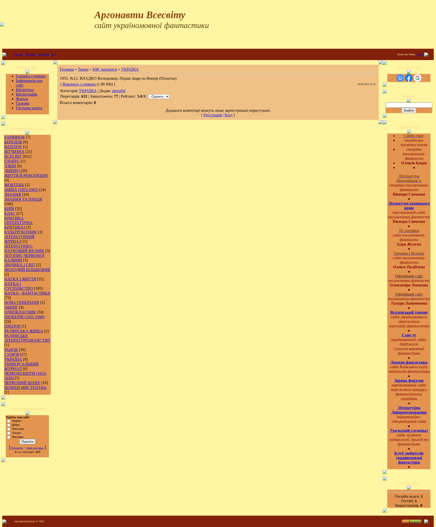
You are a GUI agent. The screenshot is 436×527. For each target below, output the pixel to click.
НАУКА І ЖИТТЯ (20, 279)
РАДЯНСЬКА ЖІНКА (23, 331)
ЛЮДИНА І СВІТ (19, 265)
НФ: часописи (105, 69)
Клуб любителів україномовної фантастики (409, 457)
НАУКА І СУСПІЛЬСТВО (18, 286)
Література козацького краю (409, 205)
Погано (16, 432)
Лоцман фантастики (408, 362)
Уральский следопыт (409, 430)
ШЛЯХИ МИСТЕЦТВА (25, 387)
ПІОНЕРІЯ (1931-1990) (24, 317)
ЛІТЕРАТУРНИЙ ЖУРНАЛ (19, 239)
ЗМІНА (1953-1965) (21, 190)
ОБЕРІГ (11, 307)
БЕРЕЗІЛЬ (13, 142)
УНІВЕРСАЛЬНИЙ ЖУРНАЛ (21, 366)
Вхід (53, 54)
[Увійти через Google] (418, 78)
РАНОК (11, 350)
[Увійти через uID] (400, 78)
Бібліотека (30, 54)
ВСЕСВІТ (13, 156)
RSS (419, 54)
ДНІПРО (12, 171)
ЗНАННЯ (12, 194)
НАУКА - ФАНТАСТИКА (27, 293)
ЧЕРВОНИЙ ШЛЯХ (22, 383)
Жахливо (17, 436)
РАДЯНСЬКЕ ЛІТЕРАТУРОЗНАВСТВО (27, 338)
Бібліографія (26, 94)
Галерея (22, 103)
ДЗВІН (10, 166)
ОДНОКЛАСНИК (20, 312)
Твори (83, 69)
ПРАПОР (12, 326)
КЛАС (9, 213)
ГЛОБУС (12, 161)
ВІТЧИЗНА (14, 151)
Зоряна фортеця (409, 380)
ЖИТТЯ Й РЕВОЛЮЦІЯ (26, 175)
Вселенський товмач (409, 312)
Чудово (16, 420)
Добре (16, 424)
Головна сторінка (31, 76)
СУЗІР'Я (11, 354)
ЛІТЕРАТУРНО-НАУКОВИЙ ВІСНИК (24, 248)
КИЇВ (9, 208)
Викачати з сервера (79, 84)
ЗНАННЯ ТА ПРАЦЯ (23, 199)
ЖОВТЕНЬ (14, 185)
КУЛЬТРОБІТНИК (20, 232)
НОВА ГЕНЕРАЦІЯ (21, 302)
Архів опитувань (35, 448)
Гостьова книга (29, 108)
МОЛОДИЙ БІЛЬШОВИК (27, 270)
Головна (18, 54)
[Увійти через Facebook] (409, 78)
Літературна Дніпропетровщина (409, 410)
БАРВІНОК (14, 137)
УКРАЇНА (13, 359)
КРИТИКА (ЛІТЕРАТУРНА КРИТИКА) (18, 222)
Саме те (409, 335)
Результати (17, 448)
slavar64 (118, 91)
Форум (22, 99)
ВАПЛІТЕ (13, 147)
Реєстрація (43, 54)
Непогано (18, 428)
